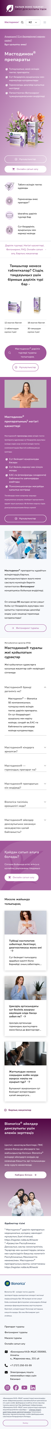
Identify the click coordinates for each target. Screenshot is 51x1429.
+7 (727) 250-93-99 (21, 1365)
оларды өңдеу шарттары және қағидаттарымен (22, 1411)
